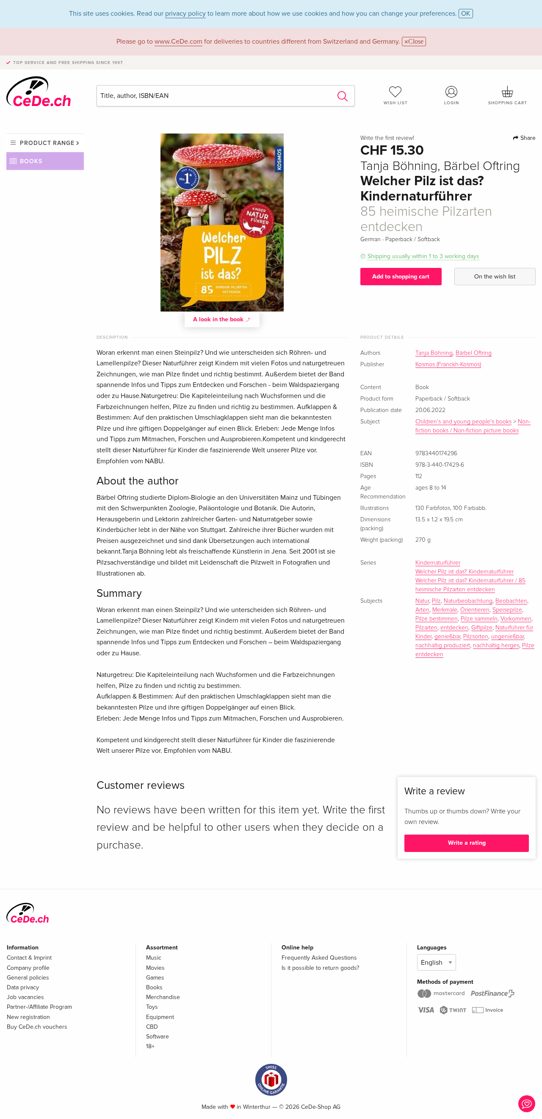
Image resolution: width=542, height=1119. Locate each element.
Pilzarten (426, 628)
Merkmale (444, 610)
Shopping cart (507, 103)
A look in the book (219, 319)
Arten (422, 610)
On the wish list (494, 276)
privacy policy (185, 13)
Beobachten (511, 601)
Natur (422, 601)
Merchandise (163, 997)
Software (157, 1036)
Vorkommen (516, 619)
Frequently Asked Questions (319, 957)
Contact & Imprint (29, 957)
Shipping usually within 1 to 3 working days (423, 256)
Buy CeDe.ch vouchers (37, 1026)
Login (451, 103)
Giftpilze (481, 628)
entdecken (454, 628)
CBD (152, 1026)
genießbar (447, 637)
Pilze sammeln (479, 619)
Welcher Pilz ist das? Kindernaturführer (464, 572)
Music (153, 957)
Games (155, 977)
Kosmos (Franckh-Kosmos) (448, 364)
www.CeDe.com (178, 41)
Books (31, 161)
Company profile (28, 967)
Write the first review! (387, 138)
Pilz (436, 601)
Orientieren (474, 610)
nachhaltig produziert (442, 646)
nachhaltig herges (496, 646)
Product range (47, 143)
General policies (28, 977)
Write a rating (467, 842)
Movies (155, 967)
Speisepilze (507, 610)
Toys (152, 1006)
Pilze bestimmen (436, 619)
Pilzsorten (475, 637)
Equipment (160, 1017)
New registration (28, 1017)
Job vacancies (25, 997)
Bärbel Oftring (474, 353)
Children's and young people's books (463, 422)
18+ (150, 1046)
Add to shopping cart (400, 276)
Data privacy (23, 987)
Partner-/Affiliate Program (39, 1006)
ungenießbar (507, 637)
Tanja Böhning (434, 353)
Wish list (396, 103)
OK (465, 13)
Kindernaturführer (437, 563)
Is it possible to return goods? (320, 967)
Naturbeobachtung (468, 601)
